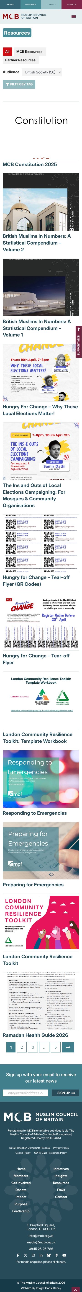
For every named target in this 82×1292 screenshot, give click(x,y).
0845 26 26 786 (41, 1249)
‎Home (21, 1169)
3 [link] (33, 1047)
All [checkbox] (7, 51)
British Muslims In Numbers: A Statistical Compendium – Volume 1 (37, 328)
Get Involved (21, 1183)
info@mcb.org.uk (41, 1236)
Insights (61, 1176)
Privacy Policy (61, 1147)
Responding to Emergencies (35, 813)
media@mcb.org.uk (41, 1242)
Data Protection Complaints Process (29, 1147)
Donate (20, 1190)
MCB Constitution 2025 (30, 164)
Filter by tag (21, 84)
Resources (61, 1183)
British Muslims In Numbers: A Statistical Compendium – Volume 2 (37, 242)
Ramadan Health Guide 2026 (35, 1035)
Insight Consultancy (48, 1288)
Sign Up (63, 1093)
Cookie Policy (23, 1152)
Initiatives (61, 1169)
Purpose (21, 1204)
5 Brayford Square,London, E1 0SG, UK (41, 1227)
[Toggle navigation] (73, 16)
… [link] (44, 1047)
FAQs (61, 1190)
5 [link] (56, 1047)
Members (21, 1176)
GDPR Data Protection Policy (50, 1152)
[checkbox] (30, 51)
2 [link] (22, 1047)
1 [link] (11, 1047)
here (62, 1262)
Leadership (21, 1211)
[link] (68, 1047)
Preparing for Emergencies (33, 884)
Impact (21, 1197)
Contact (61, 1197)
